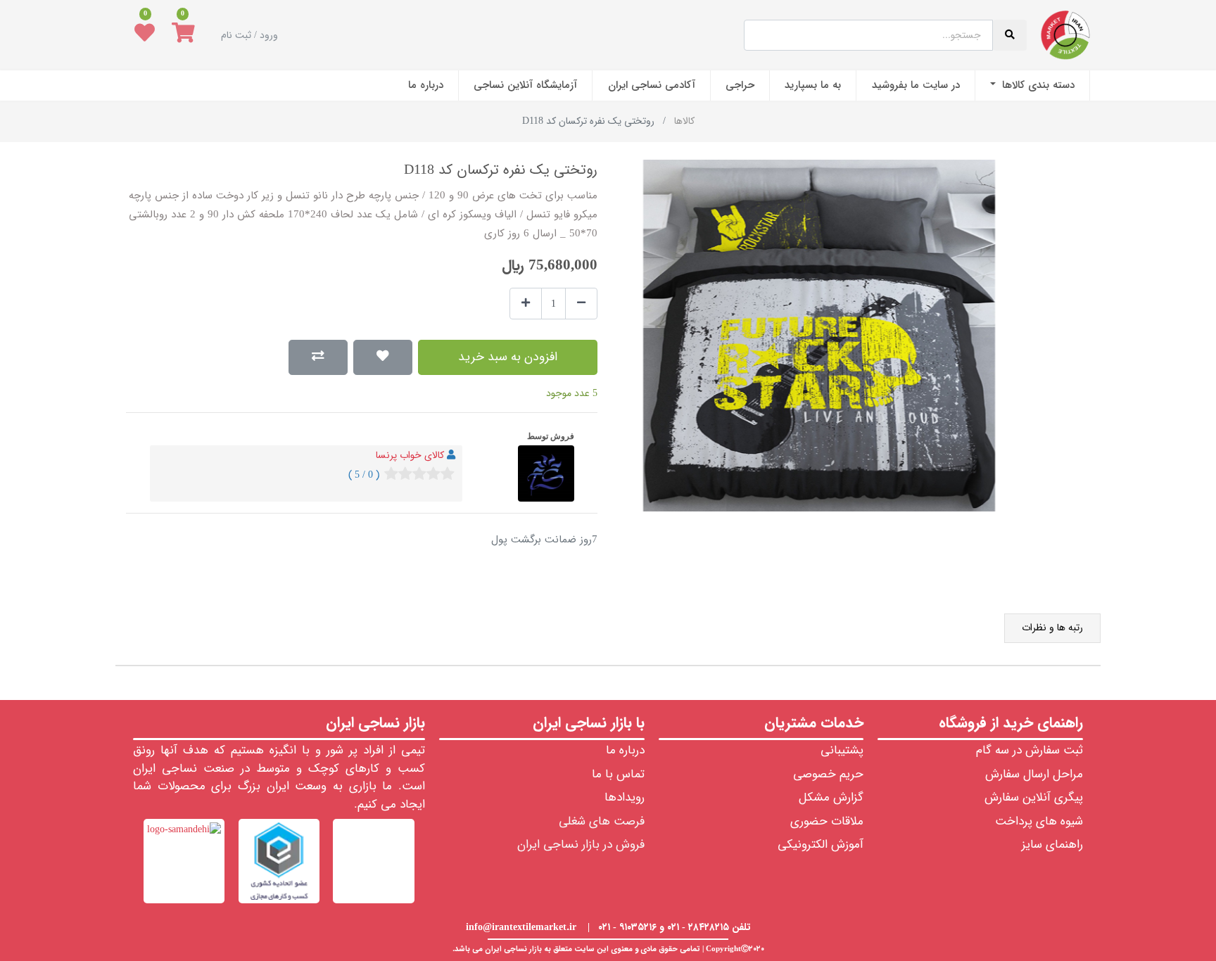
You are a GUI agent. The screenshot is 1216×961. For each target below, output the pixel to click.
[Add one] (525, 303)
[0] (183, 35)
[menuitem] (1032, 85)
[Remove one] (581, 303)
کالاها (684, 121)
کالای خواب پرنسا (410, 455)
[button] (382, 357)
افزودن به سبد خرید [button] (507, 357)
